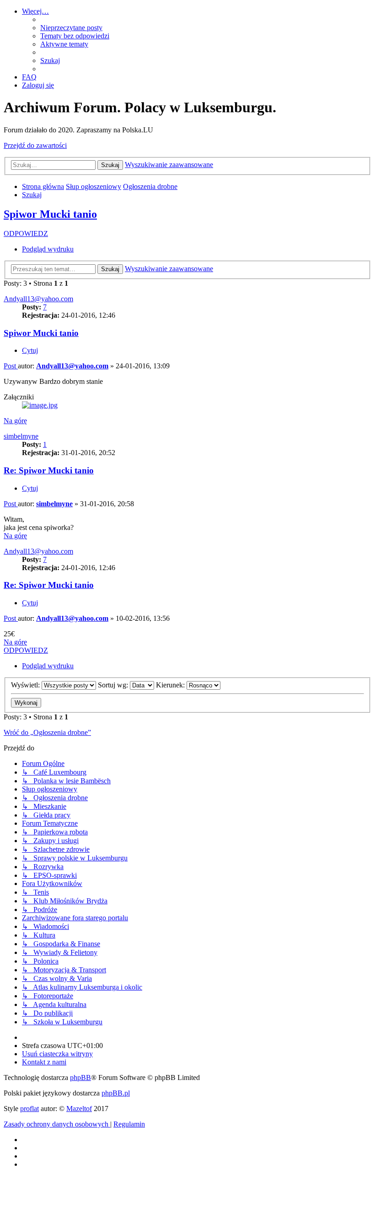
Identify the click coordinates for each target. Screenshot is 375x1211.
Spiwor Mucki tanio (50, 214)
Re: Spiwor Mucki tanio (49, 470)
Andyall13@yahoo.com (38, 299)
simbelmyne (21, 436)
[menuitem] (71, 27)
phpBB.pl (116, 1093)
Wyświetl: (26, 685)
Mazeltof (79, 1108)
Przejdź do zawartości (35, 145)
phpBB (80, 1077)
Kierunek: (171, 685)
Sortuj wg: (114, 685)
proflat (29, 1108)
